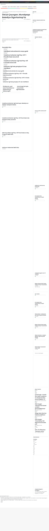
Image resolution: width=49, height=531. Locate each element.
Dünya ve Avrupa (13, 6)
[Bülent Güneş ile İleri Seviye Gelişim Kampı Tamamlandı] (40, 276)
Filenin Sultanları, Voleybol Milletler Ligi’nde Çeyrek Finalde (40, 336)
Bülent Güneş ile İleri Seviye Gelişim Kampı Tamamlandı (41, 284)
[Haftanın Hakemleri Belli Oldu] (11, 136)
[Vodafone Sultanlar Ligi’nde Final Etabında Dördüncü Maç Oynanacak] (38, 22)
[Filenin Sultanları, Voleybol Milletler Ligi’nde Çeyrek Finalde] (40, 328)
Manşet (7, 12)
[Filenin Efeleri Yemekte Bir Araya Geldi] (40, 339)
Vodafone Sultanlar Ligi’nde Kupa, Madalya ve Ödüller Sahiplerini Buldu (15, 104)
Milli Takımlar (4, 6)
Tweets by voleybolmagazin (39, 353)
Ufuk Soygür (37, 425)
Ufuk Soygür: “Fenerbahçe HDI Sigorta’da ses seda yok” (40, 422)
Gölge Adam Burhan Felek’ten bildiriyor (40, 414)
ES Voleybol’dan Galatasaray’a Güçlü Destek (39, 197)
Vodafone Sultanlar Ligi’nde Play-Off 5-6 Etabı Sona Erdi (16, 61)
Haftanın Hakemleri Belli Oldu (10, 147)
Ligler (9, 6)
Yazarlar (34, 6)
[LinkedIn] (0, 506)
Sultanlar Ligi (9, 11)
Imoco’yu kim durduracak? (40, 110)
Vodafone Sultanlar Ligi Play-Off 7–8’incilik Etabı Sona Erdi (15, 56)
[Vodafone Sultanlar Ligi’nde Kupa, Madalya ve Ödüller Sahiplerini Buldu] (11, 92)
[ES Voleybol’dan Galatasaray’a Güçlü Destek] (40, 295)
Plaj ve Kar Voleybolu (23, 6)
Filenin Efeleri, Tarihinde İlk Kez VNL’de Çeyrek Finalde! (40, 314)
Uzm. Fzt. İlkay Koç (37, 432)
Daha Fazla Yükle (37, 286)
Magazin (18, 6)
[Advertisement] (41, 371)
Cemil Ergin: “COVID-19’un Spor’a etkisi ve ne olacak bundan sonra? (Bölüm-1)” (41, 397)
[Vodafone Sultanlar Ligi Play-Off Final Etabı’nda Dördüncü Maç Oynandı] (11, 107)
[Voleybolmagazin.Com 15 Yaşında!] (40, 200)
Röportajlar (30, 6)
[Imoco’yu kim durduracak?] (40, 38)
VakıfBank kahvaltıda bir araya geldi (16, 51)
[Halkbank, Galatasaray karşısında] (40, 113)
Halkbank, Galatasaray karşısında (40, 186)
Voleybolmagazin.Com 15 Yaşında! (40, 273)
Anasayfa (3, 11)
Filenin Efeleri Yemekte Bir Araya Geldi (40, 347)
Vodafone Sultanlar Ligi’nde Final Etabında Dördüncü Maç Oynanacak (39, 30)
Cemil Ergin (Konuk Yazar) (39, 400)
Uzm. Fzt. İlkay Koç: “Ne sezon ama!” (40, 430)
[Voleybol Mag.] (3, 4)
